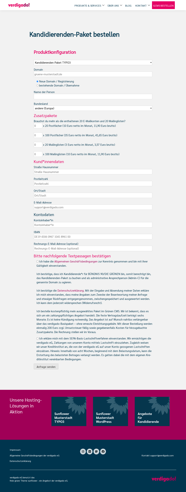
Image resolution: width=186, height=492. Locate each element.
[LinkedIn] (90, 451)
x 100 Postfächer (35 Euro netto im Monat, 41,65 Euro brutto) (79, 135)
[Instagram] (83, 451)
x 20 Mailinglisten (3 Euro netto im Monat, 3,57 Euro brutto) (78, 144)
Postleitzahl (41, 178)
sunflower (32, 480)
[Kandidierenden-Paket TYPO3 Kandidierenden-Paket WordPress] (93, 60)
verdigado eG (61, 480)
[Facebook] (103, 451)
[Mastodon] (96, 451)
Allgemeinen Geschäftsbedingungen (76, 261)
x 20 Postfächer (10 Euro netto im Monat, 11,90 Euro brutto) (79, 125)
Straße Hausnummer (46, 167)
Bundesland (41, 103)
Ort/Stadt (40, 190)
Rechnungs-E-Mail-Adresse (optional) (56, 243)
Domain (38, 69)
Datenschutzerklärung (70, 290)
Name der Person (44, 92)
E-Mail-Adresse (43, 202)
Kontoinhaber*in (43, 220)
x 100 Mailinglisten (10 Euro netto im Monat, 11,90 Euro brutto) (80, 154)
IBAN (37, 232)
